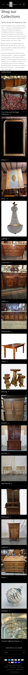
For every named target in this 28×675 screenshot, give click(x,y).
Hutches (4, 453)
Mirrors (4, 160)
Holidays (4, 611)
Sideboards (5, 331)
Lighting (4, 239)
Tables (3, 361)
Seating (4, 392)
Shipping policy (19, 669)
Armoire (4, 423)
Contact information (14, 672)
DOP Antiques (13, 665)
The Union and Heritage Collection (10, 113)
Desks (3, 577)
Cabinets (4, 547)
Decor (3, 199)
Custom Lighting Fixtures (10, 641)
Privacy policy (20, 667)
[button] (3, 4)
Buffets (4, 301)
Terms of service (10, 669)
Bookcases (5, 517)
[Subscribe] (23, 652)
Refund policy (13, 667)
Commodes (5, 262)
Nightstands (5, 483)
